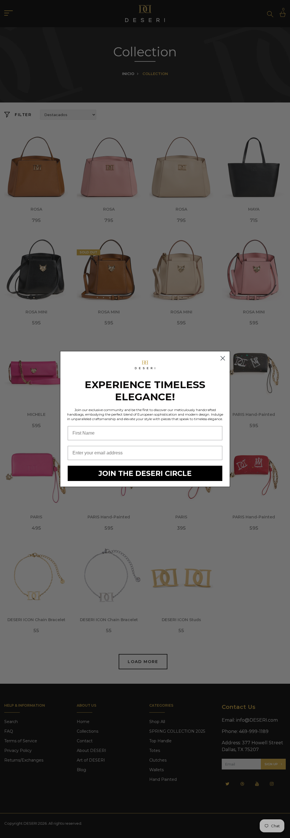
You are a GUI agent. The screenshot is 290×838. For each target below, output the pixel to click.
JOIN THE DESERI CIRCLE (145, 473)
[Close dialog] (223, 358)
